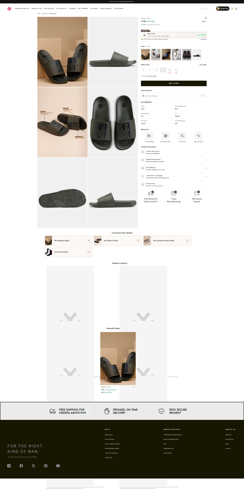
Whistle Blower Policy (112, 448)
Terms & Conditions (111, 453)
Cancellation (167, 453)
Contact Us (108, 458)
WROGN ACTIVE (37, 9)
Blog (227, 444)
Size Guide (203, 65)
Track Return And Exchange (172, 435)
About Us (229, 435)
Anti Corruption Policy (112, 444)
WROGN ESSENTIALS (22, 9)
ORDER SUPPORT (171, 429)
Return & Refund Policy (171, 439)
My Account (109, 435)
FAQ (164, 444)
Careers (228, 448)
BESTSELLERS (49, 9)
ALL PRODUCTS (61, 9)
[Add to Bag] (133, 387)
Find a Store (230, 439)
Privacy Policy (109, 439)
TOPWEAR (72, 9)
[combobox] (208, 8)
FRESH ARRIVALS (106, 9)
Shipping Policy (168, 448)
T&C (167, 36)
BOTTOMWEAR (83, 9)
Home (38, 13)
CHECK (203, 96)
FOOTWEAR (94, 9)
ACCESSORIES (119, 9)
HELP (107, 429)
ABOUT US (231, 429)
